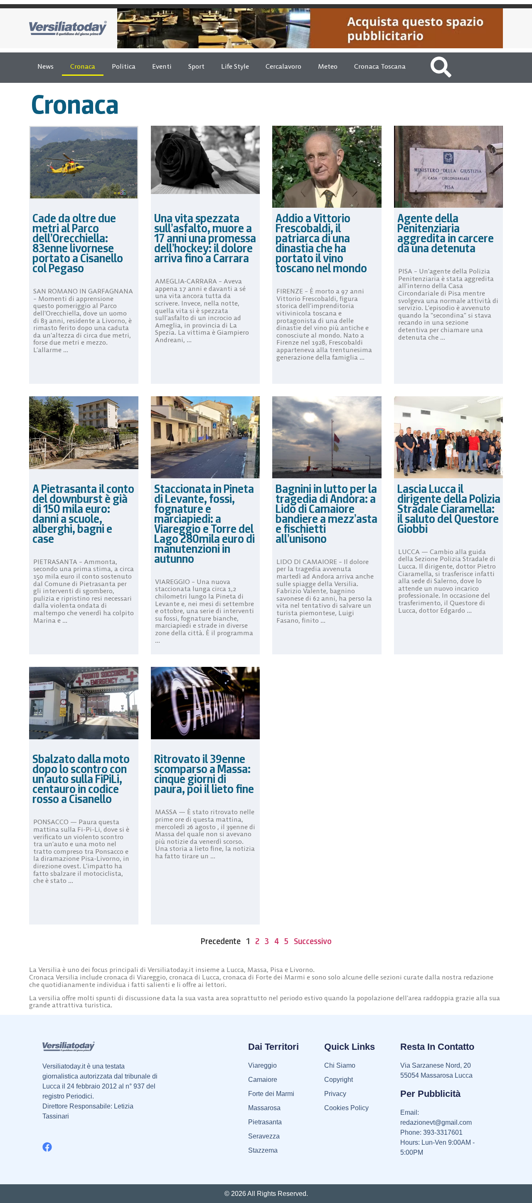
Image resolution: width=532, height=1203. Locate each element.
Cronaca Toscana (380, 66)
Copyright (338, 1079)
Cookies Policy (346, 1107)
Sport (196, 66)
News (45, 66)
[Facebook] (47, 1147)
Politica (123, 66)
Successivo (313, 941)
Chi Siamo (339, 1065)
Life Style (235, 66)
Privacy (335, 1093)
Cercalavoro (283, 66)
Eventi (162, 66)
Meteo (327, 66)
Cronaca (82, 66)
